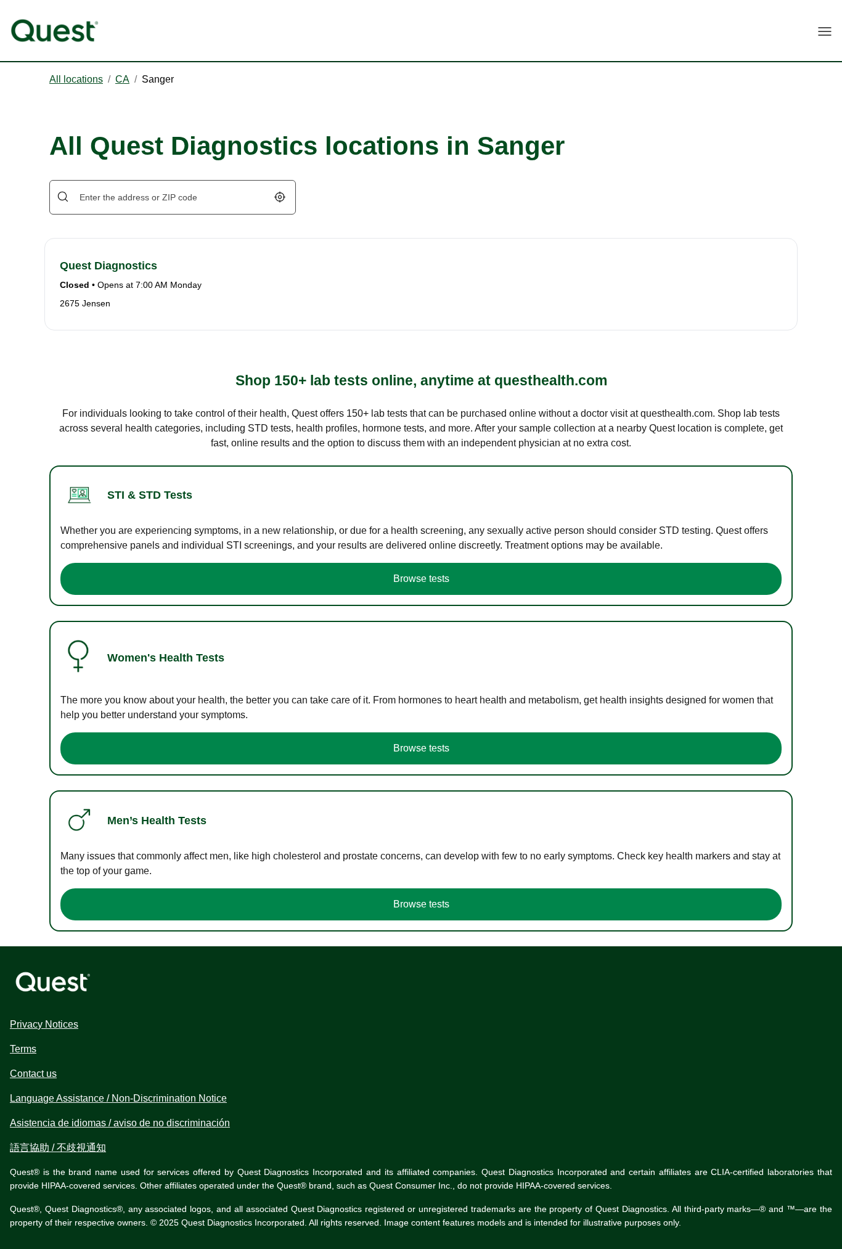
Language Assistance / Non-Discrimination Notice (118, 1098)
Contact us (33, 1073)
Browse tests (421, 578)
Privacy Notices (44, 1024)
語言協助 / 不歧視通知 (58, 1147)
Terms (23, 1049)
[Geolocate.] (280, 196)
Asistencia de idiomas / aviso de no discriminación (120, 1123)
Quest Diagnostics (108, 266)
